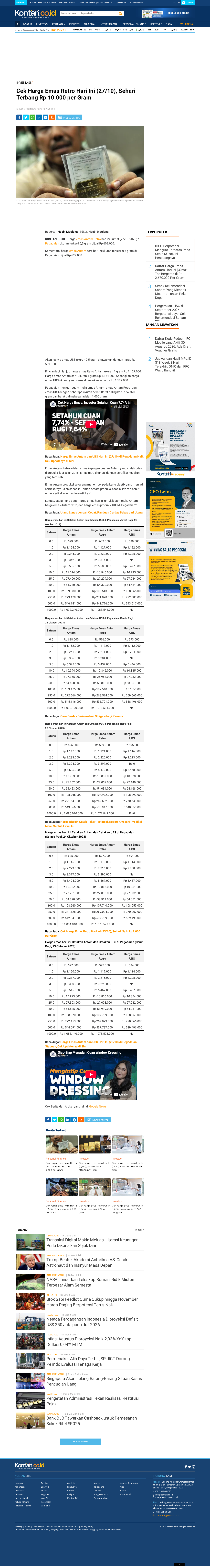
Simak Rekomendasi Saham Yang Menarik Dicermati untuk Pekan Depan (171, 292)
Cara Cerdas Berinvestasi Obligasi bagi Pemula (91, 716)
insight (27, 24)
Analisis (70, 1483)
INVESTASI (23, 82)
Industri (74, 24)
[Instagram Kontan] (193, 1466)
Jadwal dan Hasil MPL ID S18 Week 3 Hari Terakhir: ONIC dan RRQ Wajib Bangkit (173, 364)
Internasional (109, 24)
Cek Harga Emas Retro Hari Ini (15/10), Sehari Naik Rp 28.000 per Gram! (94, 1166)
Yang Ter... (46, 1498)
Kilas (122, 1486)
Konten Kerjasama (129, 1483)
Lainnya (188, 24)
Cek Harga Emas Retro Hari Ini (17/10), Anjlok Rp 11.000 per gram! (127, 1166)
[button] (120, 13)
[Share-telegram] (45, 117)
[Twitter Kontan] (189, 1466)
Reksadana (99, 1486)
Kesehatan (46, 1501)
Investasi (42, 24)
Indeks (139, 1229)
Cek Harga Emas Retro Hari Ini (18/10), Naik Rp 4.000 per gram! (94, 1209)
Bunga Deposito (101, 1494)
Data (169, 24)
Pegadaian (52, 243)
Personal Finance (134, 24)
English (44, 1483)
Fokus (44, 1490)
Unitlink (97, 1490)
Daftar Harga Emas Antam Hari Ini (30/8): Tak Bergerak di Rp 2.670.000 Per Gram (171, 272)
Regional (45, 1494)
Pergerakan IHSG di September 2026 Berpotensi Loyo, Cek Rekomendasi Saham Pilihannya (170, 314)
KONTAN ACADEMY (47, 2)
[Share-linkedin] (39, 117)
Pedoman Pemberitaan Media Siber (62, 1526)
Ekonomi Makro (101, 1498)
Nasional (90, 24)
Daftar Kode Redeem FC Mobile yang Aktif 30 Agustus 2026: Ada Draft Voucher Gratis (173, 344)
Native (123, 1490)
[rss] (52, 117)
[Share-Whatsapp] (32, 117)
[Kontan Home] (17, 24)
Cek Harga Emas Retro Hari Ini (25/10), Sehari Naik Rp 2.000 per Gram (61, 1209)
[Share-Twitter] (26, 117)
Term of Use (38, 1526)
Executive (72, 1486)
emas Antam (77, 250)
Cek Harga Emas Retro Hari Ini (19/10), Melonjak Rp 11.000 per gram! (127, 1209)
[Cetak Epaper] (165, 17)
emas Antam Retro (88, 239)
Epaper (20, 2)
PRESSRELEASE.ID (67, 2)
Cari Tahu (45, 1505)
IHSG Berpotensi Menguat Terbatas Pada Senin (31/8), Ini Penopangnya (172, 252)
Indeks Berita (80, 1441)
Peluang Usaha (22, 1501)
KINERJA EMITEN (86, 2)
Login (176, 2)
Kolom (70, 1490)
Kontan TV (72, 1498)
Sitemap (18, 1526)
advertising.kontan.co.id (166, 1515)
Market (97, 1483)
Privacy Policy (87, 1526)
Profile (27, 1526)
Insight (70, 1494)
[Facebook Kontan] (186, 1466)
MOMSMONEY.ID (105, 2)
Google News (97, 1106)
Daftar (190, 2)
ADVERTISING (136, 2)
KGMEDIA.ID (121, 2)
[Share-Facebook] (19, 117)
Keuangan (58, 24)
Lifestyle (156, 24)
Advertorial (125, 1494)
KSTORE (32, 2)
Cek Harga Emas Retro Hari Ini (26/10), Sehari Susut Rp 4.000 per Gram (61, 1166)
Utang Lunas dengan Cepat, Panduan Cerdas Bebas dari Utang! (101, 512)
